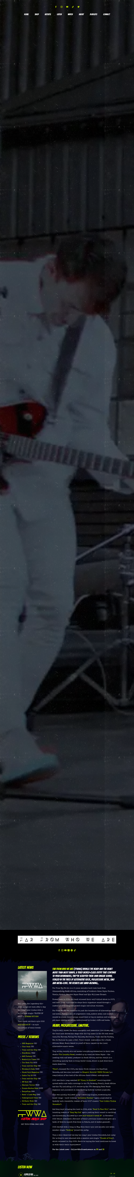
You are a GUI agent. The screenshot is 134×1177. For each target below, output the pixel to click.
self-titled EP (24, 1025)
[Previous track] (111, 1173)
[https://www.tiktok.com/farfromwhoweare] (75, 950)
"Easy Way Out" (76, 1112)
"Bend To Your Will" (100, 1109)
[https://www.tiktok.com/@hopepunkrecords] (73, 7)
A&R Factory (27, 1056)
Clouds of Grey (106, 1138)
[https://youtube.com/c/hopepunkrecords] (67, 7)
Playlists (93, 14)
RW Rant (25, 1082)
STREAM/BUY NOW (31, 1017)
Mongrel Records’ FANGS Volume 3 (96, 1072)
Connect (106, 14)
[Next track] (114, 1173)
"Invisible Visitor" (85, 1098)
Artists (48, 14)
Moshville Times (29, 1059)
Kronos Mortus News (30, 1088)
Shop (37, 14)
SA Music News (28, 1101)
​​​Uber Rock (26, 1047)
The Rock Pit (27, 1063)
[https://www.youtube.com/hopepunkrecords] (65, 950)
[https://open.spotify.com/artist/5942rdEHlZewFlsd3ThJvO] (72, 950)
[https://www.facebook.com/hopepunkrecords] (56, 7)
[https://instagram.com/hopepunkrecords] (61, 7)
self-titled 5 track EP (92, 1116)
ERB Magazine (28, 1043)
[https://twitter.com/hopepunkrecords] (78, 7)
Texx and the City (29, 1050)
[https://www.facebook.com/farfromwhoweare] (59, 950)
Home (26, 14)
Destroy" (70, 1130)
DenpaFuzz (26, 1091)
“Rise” (55, 1069)
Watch (70, 14)
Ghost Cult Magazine (30, 1072)
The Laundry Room (66, 1055)
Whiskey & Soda (28, 1069)
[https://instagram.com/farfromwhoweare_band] (62, 950)
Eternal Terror (28, 1085)
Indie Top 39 (27, 1075)
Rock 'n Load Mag (29, 1095)
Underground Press (30, 1098)
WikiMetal (26, 1053)
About (81, 14)
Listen (59, 14)
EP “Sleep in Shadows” (87, 1080)
